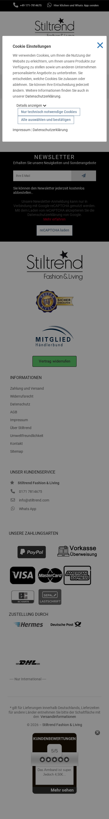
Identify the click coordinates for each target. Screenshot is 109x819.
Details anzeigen (29, 105)
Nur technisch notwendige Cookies (49, 112)
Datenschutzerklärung (42, 96)
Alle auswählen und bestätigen (46, 120)
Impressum (21, 130)
